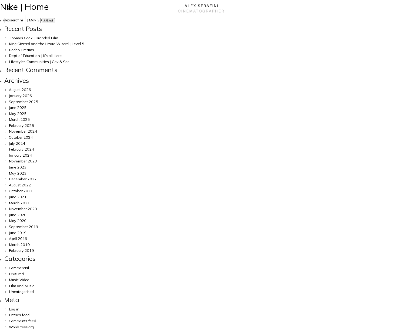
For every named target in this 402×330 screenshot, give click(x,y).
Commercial (19, 268)
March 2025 (19, 119)
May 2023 (18, 173)
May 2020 (18, 220)
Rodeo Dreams (21, 49)
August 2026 (20, 89)
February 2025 (21, 125)
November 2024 (23, 131)
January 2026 (20, 95)
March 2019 (19, 244)
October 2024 (21, 137)
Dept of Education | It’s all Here (35, 55)
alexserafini (13, 20)
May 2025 (18, 113)
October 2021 (21, 191)
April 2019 (18, 238)
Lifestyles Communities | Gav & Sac (39, 61)
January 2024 (20, 155)
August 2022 (20, 185)
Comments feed (22, 321)
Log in (14, 309)
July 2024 (17, 143)
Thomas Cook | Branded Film (33, 38)
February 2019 (21, 250)
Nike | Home (24, 6)
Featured (16, 274)
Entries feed (19, 315)
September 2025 (23, 101)
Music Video (19, 279)
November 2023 (23, 161)
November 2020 (23, 208)
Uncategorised (21, 291)
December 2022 (23, 179)
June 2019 (18, 232)
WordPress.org (21, 327)
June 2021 (18, 197)
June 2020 (18, 214)
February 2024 (21, 149)
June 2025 (18, 107)
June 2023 (18, 167)
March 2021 (19, 203)
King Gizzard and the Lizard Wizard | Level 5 (46, 43)
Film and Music (21, 285)
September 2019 (23, 226)
